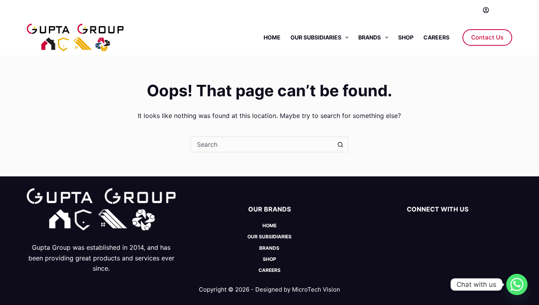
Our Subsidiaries (315, 37)
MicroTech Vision (316, 289)
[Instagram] (53, 10)
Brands (369, 37)
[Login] (486, 10)
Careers (436, 37)
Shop (406, 37)
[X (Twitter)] (42, 10)
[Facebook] (30, 10)
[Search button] (340, 144)
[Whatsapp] (517, 284)
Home (272, 37)
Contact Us (487, 37)
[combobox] (262, 144)
